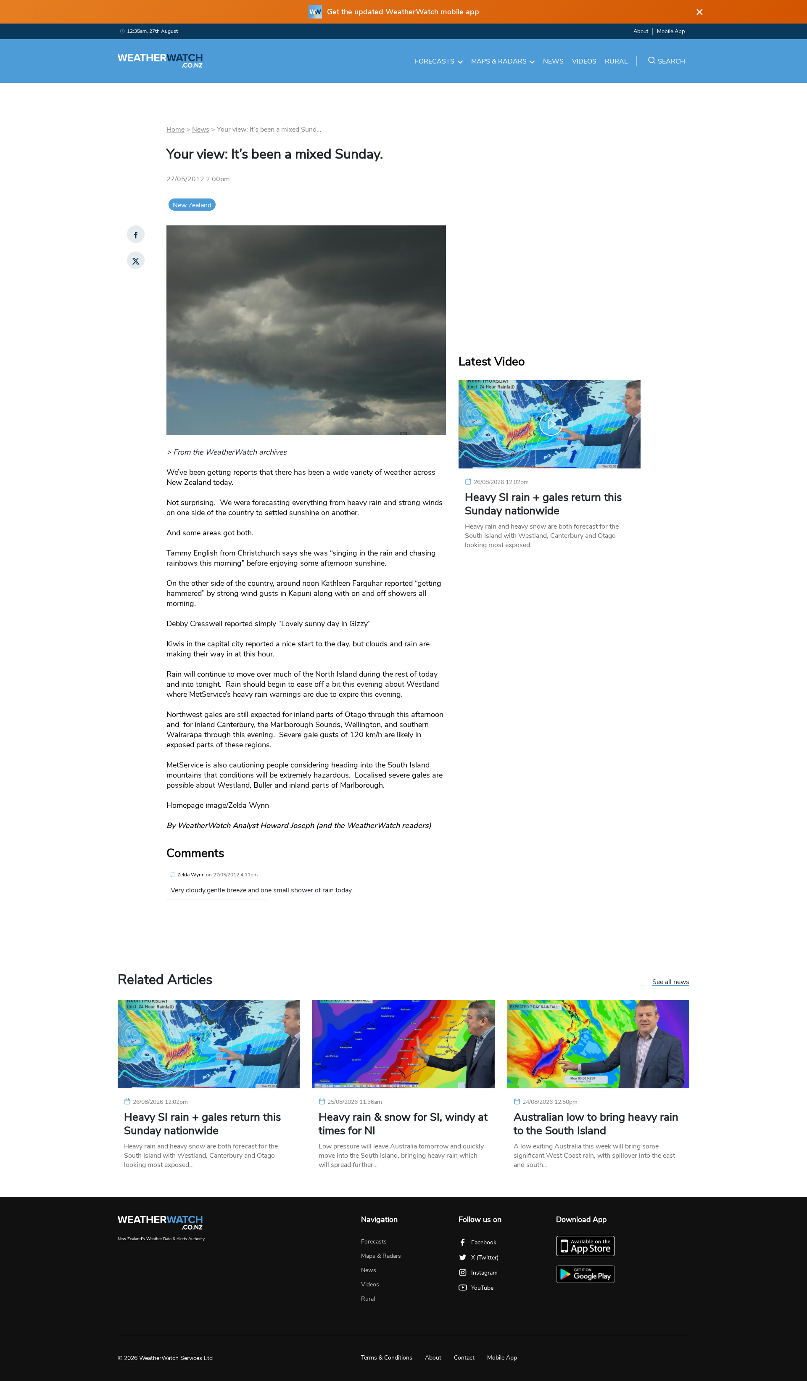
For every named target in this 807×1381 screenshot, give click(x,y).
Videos (584, 61)
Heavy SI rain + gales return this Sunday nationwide (543, 504)
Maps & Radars (499, 61)
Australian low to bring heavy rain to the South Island (596, 1124)
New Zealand (192, 205)
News (553, 61)
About (640, 31)
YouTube (482, 1288)
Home (175, 129)
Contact (464, 1358)
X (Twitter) (484, 1258)
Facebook (483, 1242)
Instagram (484, 1273)
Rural (616, 61)
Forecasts (434, 61)
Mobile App (671, 31)
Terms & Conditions (386, 1358)
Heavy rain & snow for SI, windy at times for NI (403, 1124)
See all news (670, 982)
